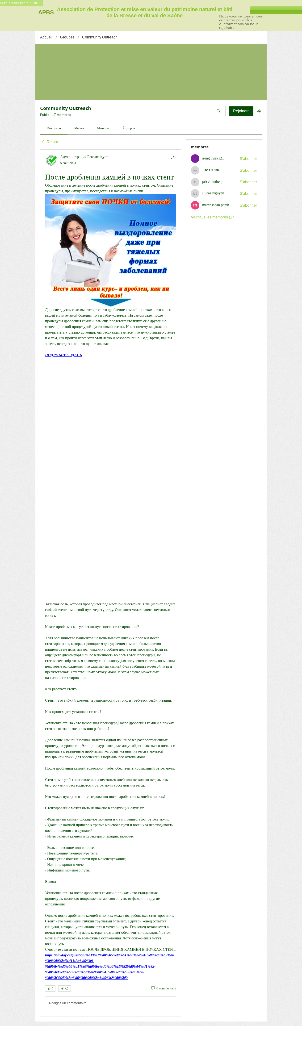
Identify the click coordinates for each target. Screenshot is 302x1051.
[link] (54, 128)
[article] (110, 583)
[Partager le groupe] (259, 111)
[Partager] (173, 157)
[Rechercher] (219, 111)
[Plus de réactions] (64, 988)
